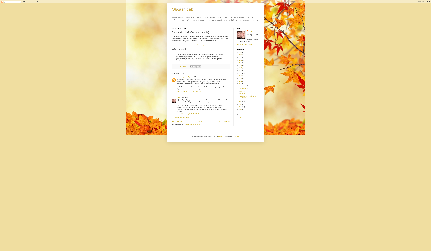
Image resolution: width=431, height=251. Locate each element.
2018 (240, 63)
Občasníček (182, 9)
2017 (240, 65)
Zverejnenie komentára (182, 117)
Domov (200, 121)
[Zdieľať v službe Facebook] (197, 66)
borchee (220, 137)
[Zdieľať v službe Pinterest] (200, 66)
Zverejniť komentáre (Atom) (191, 125)
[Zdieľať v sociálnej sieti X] (195, 66)
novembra (243, 86)
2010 (240, 83)
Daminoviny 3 (201, 45)
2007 (240, 107)
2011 (240, 81)
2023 (240, 52)
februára (243, 94)
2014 (240, 73)
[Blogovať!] (193, 66)
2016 (240, 68)
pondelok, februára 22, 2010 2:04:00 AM (189, 91)
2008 (240, 104)
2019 (240, 60)
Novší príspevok (177, 121)
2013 (240, 76)
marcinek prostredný (183, 77)
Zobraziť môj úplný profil (244, 44)
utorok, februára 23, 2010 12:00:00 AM (188, 114)
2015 (240, 70)
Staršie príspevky (224, 121)
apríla (242, 91)
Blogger (236, 137)
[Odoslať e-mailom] (191, 66)
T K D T (179, 97)
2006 (240, 109)
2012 (240, 78)
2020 (240, 57)
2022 (240, 55)
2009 (240, 102)
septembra (243, 88)
